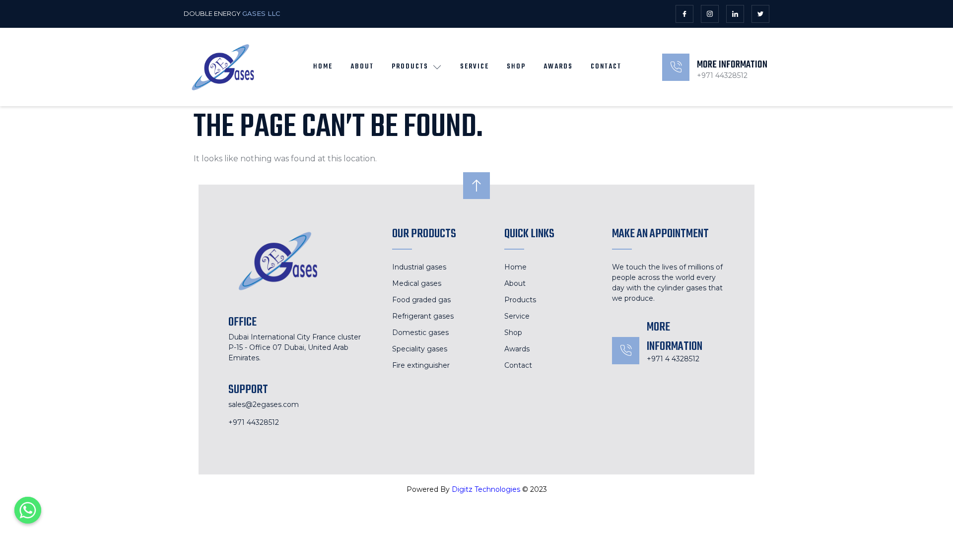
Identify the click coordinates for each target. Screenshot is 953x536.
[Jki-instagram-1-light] (710, 14)
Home (323, 66)
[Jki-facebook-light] (684, 14)
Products (410, 66)
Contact (606, 66)
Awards (558, 66)
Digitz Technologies (486, 489)
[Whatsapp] (27, 510)
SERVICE (474, 66)
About (362, 66)
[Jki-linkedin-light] (735, 14)
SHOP (516, 66)
